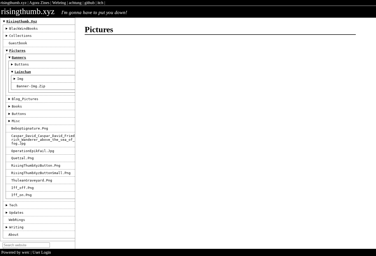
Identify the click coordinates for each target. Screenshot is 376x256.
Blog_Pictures (25, 99)
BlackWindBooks (23, 28)
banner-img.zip (31, 86)
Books (17, 106)
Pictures (17, 50)
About (13, 235)
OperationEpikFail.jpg (32, 151)
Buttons (22, 64)
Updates (16, 213)
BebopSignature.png (29, 128)
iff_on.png (21, 195)
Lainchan (23, 72)
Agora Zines (39, 3)
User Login (41, 252)
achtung (75, 3)
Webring (59, 3)
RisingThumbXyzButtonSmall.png (41, 173)
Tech (13, 205)
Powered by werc (15, 252)
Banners (19, 57)
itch (100, 3)
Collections (20, 36)
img (20, 79)
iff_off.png (22, 188)
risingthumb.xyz (14, 3)
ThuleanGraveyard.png (31, 180)
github (89, 3)
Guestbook (18, 43)
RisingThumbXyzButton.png (35, 165)
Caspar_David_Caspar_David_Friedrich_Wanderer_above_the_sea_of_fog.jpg (43, 139)
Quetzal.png (22, 158)
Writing (16, 227)
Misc (16, 121)
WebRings (17, 220)
